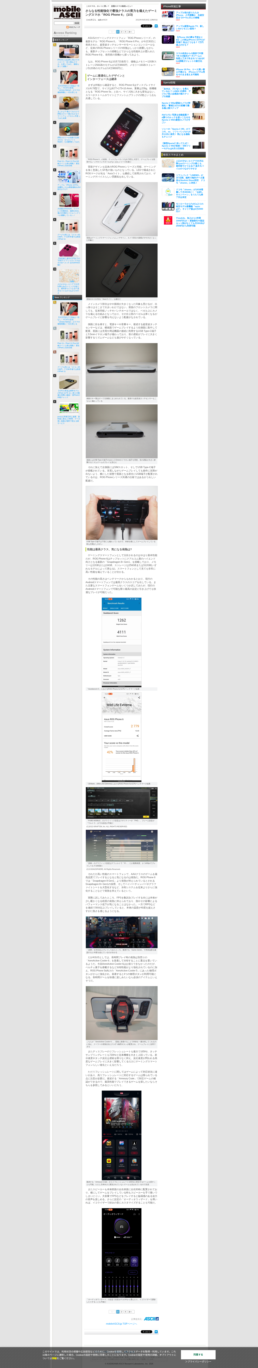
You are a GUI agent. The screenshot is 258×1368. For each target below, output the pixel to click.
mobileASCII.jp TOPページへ (121, 1323)
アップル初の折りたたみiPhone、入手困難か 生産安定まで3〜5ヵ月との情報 (190, 15)
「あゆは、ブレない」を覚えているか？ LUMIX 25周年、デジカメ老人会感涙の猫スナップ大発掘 (176, 92)
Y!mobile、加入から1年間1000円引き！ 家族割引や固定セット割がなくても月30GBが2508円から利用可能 (190, 222)
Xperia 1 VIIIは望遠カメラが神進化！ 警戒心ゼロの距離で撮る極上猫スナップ (176, 105)
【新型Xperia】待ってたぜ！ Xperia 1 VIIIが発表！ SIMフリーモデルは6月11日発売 (176, 145)
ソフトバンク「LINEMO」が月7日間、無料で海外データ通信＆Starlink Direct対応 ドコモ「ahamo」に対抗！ (190, 179)
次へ (130, 32)
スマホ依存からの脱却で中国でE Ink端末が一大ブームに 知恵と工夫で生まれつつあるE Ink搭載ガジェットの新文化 (190, 57)
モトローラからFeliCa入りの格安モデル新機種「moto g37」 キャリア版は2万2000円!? (189, 208)
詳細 (54, 1358)
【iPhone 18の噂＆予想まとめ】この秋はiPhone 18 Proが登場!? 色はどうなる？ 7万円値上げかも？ (190, 41)
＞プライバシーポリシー (198, 1361)
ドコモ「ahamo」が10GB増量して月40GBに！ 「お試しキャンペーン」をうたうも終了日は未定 (189, 193)
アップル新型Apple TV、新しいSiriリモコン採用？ (190, 27)
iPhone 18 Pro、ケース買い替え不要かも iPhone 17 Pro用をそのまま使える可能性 (190, 72)
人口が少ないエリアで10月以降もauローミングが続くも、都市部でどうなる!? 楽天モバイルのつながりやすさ (190, 165)
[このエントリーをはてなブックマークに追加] (156, 26)
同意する (198, 1354)
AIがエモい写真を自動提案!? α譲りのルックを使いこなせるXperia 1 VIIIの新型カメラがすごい (176, 119)
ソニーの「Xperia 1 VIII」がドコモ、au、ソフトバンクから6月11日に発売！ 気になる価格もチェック (176, 133)
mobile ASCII (67, 13)
